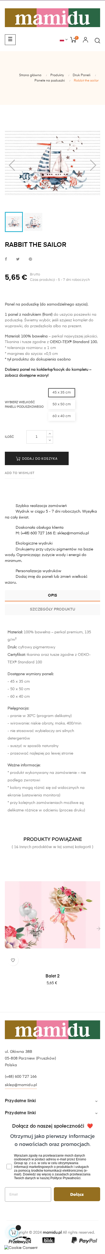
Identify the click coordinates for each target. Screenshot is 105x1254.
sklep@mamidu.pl (21, 1085)
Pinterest (30, 259)
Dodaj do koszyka (39, 458)
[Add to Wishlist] (13, 960)
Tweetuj (18, 259)
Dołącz (77, 1194)
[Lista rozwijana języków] (64, 40)
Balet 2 (53, 976)
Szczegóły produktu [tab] (52, 609)
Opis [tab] (52, 595)
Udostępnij (6, 259)
